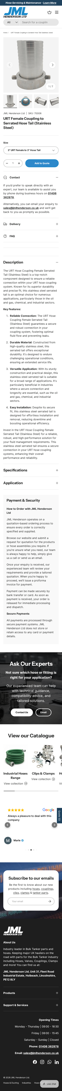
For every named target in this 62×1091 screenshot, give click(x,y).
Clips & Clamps (43, 773)
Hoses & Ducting (11, 1083)
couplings (47, 888)
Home (5, 33)
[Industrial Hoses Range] (15, 756)
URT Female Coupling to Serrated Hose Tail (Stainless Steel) (32, 33)
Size (5, 142)
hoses (36, 888)
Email (43, 712)
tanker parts (40, 892)
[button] (7, 825)
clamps (25, 892)
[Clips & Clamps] (43, 756)
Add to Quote (42, 163)
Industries (26, 1083)
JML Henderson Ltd (14, 113)
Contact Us (22, 712)
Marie (17, 840)
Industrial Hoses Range (15, 776)
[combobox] (31, 22)
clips (16, 892)
